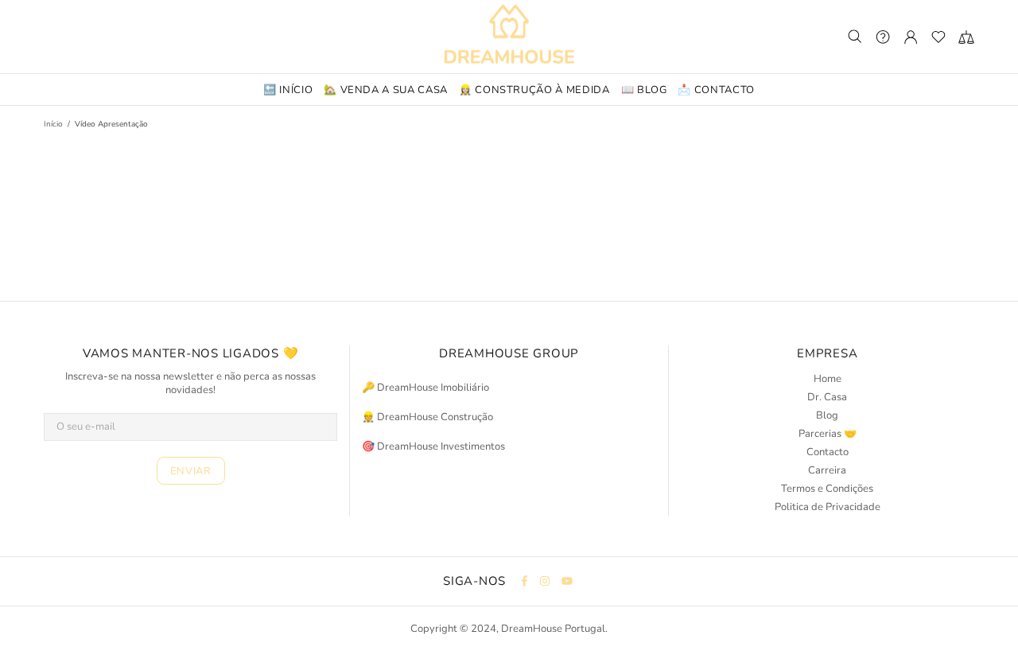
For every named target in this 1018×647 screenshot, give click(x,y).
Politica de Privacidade (827, 507)
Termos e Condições (827, 489)
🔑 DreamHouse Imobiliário (425, 388)
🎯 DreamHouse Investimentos (433, 447)
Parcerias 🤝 (827, 434)
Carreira (827, 470)
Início (53, 124)
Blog (827, 416)
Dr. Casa (827, 397)
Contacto (827, 452)
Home (827, 379)
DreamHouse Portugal (509, 36)
